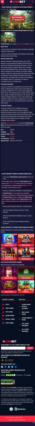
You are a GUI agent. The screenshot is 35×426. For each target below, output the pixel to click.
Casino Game (21, 44)
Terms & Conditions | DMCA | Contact (17, 417)
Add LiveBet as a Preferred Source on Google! (15, 356)
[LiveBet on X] (5, 367)
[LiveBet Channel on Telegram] (12, 367)
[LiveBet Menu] (2, 1)
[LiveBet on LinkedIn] (2, 367)
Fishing (12, 136)
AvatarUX (22, 4)
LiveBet (3, 4)
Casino (8, 4)
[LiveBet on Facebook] (9, 367)
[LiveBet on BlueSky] (16, 367)
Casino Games (14, 4)
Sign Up (30, 348)
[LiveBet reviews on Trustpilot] (17, 375)
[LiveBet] (17, 1)
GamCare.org (10, 404)
